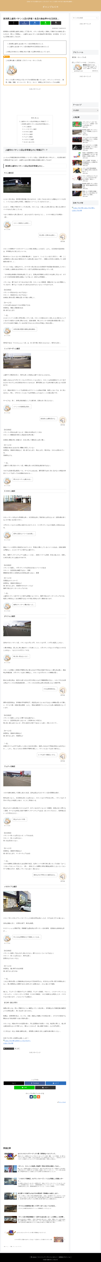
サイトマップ (41, 1257)
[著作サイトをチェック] (31, 1096)
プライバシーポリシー (51, 1257)
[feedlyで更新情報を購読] (34, 1096)
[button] (56, 23)
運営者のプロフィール (64, 1257)
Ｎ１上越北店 (27, 126)
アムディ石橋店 (28, 137)
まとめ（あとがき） (29, 142)
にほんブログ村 (8, 1043)
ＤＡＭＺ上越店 (28, 131)
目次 (32, 118)
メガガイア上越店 (29, 139)
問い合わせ (33, 1257)
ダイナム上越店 (28, 134)
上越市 (17, 1048)
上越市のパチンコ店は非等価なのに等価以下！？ (35, 121)
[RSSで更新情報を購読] (38, 1096)
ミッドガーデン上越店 (30, 129)
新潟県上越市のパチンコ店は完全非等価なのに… (36, 124)
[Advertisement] (34, 101)
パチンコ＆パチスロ (9, 1048)
